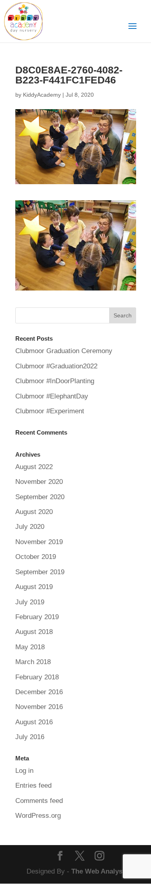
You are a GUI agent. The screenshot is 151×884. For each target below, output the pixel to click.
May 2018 (30, 647)
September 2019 (39, 572)
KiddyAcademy (42, 94)
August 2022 (34, 467)
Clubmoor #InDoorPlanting (54, 381)
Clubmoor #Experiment (49, 411)
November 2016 (39, 707)
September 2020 (39, 497)
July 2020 (29, 526)
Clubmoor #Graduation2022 (56, 366)
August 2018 (34, 632)
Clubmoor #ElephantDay (51, 396)
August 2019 (34, 587)
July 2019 (29, 602)
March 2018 (33, 662)
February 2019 (37, 617)
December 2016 (39, 692)
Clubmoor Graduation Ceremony (63, 351)
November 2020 (39, 482)
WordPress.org (38, 815)
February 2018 (37, 677)
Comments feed (39, 801)
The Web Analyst (98, 871)
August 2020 (34, 512)
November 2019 (39, 542)
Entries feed (33, 785)
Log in (24, 770)
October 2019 (35, 557)
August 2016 (34, 722)
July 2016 (29, 737)
